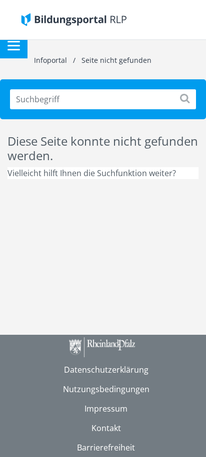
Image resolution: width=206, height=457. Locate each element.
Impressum (106, 408)
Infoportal (51, 60)
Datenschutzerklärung (106, 369)
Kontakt (106, 428)
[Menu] (14, 44)
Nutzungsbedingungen (106, 389)
